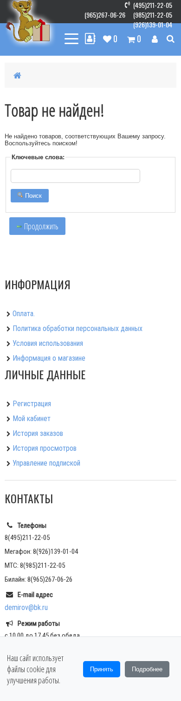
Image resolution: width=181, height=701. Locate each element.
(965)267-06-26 (104, 14)
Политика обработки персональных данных (77, 328)
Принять (101, 669)
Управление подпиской (46, 463)
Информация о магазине (49, 358)
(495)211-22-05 (152, 5)
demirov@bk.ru (26, 607)
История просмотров (45, 448)
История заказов (38, 433)
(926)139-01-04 (152, 24)
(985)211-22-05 (152, 14)
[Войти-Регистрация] (155, 38)
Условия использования (48, 343)
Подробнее (147, 669)
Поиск (32, 195)
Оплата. (24, 313)
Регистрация (32, 403)
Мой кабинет (32, 418)
